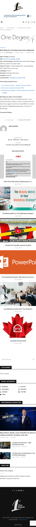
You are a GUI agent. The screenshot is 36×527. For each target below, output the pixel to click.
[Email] (21, 490)
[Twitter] (14, 490)
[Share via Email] (29, 120)
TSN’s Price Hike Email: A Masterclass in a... (18, 181)
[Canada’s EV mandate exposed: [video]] (18, 230)
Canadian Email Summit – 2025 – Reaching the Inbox (22, 443)
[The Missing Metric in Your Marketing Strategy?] (18, 198)
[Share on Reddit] (24, 120)
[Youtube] (19, 490)
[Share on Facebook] (18, 120)
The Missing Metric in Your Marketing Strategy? (18, 213)
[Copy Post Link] (27, 120)
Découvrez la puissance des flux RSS (13, 88)
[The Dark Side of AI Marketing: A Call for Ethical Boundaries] (5, 455)
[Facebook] (12, 490)
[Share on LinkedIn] (22, 120)
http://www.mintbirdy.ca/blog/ (11, 59)
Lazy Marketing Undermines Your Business (18, 309)
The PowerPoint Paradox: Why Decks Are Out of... (18, 277)
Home (1, 27)
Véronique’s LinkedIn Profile (17, 77)
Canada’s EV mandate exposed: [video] (18, 245)
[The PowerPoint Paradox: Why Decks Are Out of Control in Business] (18, 262)
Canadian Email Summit (18, 341)
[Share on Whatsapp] (25, 120)
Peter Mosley (10, 27)
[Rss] (23, 490)
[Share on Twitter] (20, 120)
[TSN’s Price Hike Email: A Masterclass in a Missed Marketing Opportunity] (18, 167)
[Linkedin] (16, 490)
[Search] (26, 22)
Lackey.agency (22, 519)
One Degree (9, 52)
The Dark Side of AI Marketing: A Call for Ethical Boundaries (23, 454)
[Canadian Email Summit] (18, 326)
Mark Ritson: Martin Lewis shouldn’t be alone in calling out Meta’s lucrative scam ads (18, 434)
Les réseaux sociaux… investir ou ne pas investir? (16, 85)
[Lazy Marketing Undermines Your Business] (18, 294)
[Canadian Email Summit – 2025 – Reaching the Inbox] (5, 445)
